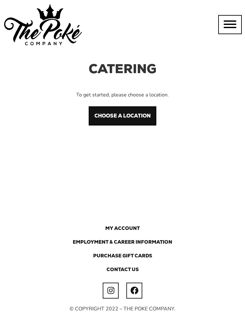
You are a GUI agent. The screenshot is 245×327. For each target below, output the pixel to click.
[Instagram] (111, 291)
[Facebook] (134, 291)
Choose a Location (122, 115)
